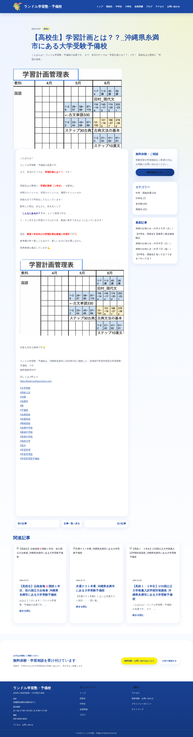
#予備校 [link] (24, 410)
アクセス (160, 6)
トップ (100, 6)
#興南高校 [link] (25, 423)
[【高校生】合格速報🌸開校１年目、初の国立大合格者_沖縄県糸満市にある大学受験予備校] (40, 561)
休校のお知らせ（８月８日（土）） (154, 243)
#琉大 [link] (23, 445)
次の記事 (121, 523)
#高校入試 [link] (25, 392)
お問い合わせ (173, 6)
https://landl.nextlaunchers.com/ (36, 381)
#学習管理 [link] (25, 450)
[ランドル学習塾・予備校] (17, 6)
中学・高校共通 (143, 193)
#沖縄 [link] (23, 397)
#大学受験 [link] (25, 388)
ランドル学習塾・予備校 (43, 6)
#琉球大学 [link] (25, 441)
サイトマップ (138, 709)
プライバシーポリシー (141, 704)
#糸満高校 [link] (25, 414)
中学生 (119, 6)
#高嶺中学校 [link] (26, 436)
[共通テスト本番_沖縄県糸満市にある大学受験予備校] (96, 561)
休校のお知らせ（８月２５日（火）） (155, 228)
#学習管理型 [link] (26, 454)
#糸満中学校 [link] (26, 428)
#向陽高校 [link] (25, 419)
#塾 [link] (22, 405)
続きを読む (25, 611)
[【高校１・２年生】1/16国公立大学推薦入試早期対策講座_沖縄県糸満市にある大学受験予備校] (153, 561)
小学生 (128, 6)
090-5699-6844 (20, 719)
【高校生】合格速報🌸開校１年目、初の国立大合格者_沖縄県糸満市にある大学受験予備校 (39, 590)
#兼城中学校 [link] (26, 432)
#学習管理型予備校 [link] (29, 458)
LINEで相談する (169, 661)
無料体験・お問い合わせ (142, 698)
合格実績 (139, 6)
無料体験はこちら (155, 172)
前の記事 (22, 523)
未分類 (139, 204)
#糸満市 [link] (24, 401)
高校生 (109, 6)
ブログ (149, 6)
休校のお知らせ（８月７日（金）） (154, 249)
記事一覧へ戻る (72, 523)
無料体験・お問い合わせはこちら (139, 661)
